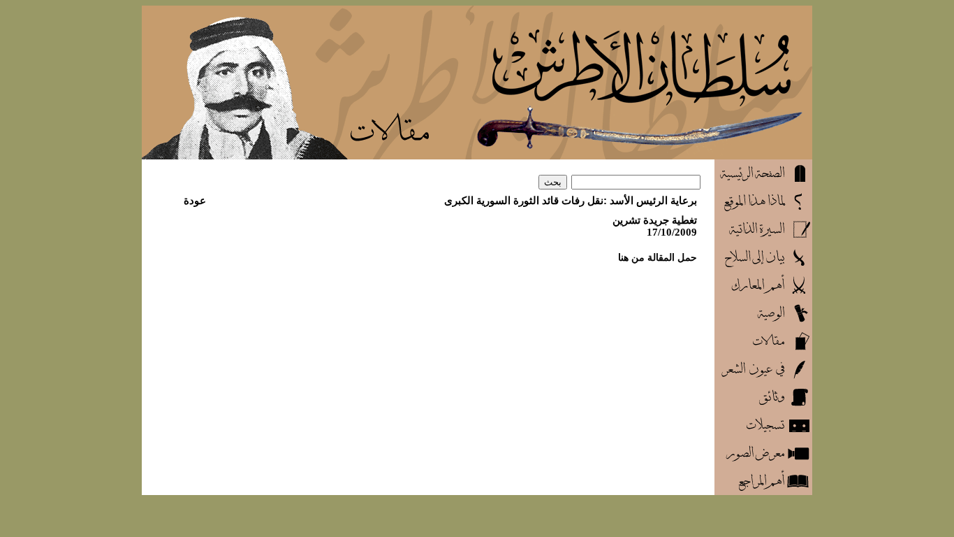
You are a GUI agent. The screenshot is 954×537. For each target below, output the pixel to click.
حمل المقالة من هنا (657, 257)
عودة (195, 200)
